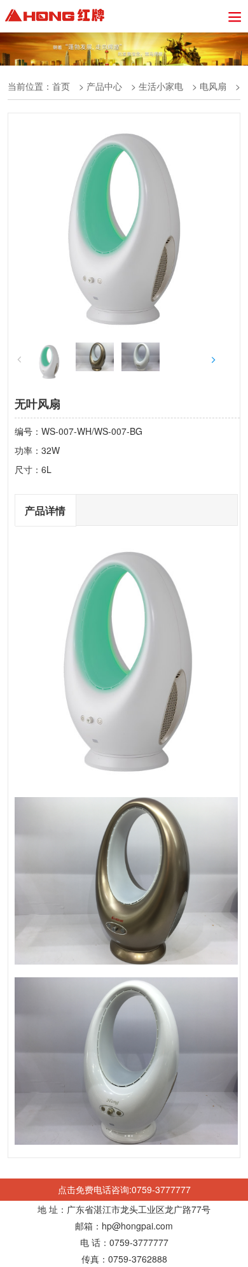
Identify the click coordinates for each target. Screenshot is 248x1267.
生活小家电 (161, 86)
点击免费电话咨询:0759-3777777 (124, 1189)
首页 (61, 86)
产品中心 (104, 86)
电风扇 (213, 86)
